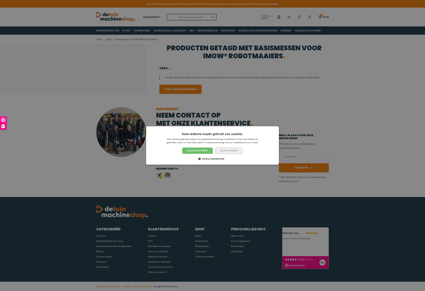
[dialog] (212, 145)
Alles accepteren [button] (197, 150)
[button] (212, 159)
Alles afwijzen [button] (229, 150)
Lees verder (252, 142)
